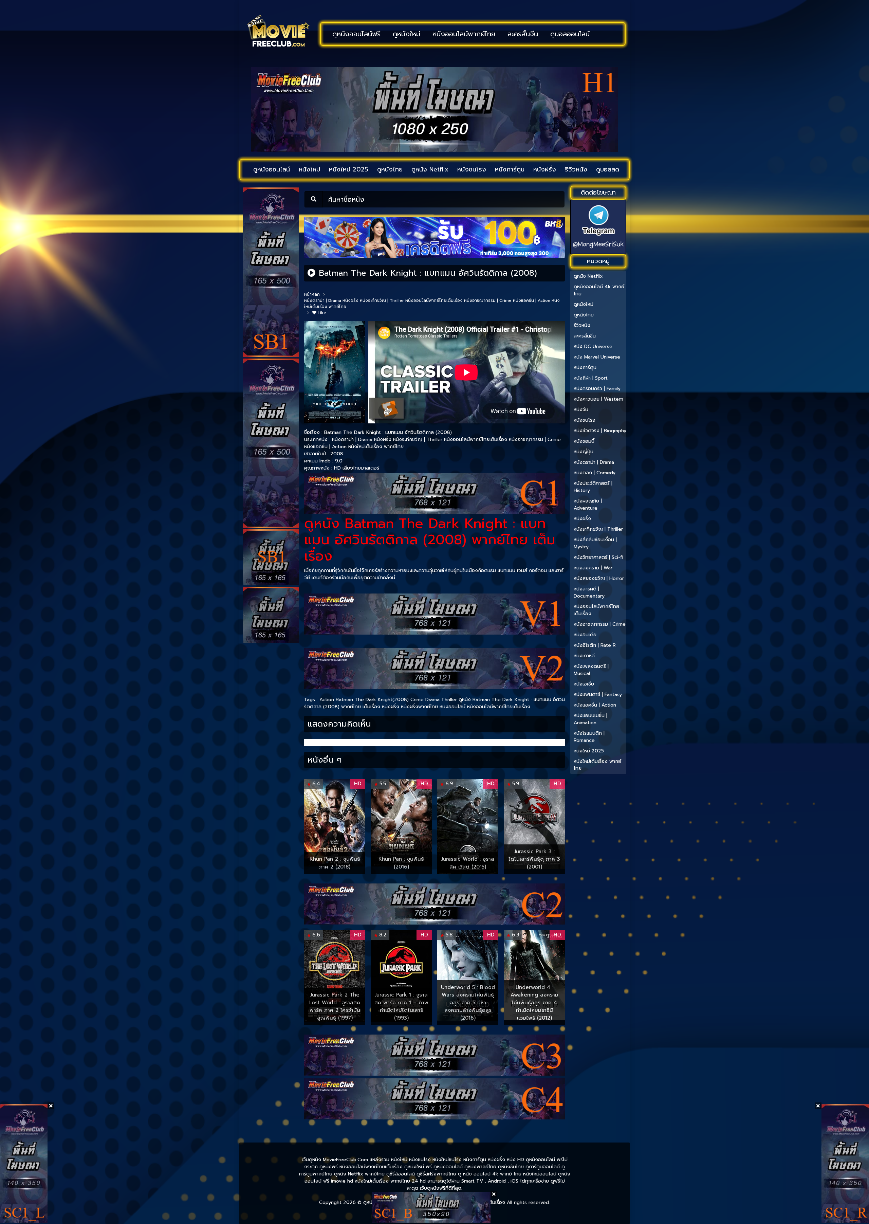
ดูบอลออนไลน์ (570, 34)
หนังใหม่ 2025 (348, 169)
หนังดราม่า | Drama (322, 300)
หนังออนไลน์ (452, 706)
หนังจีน (581, 409)
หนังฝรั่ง (544, 169)
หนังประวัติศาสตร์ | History (593, 487)
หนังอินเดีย (585, 634)
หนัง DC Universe (593, 346)
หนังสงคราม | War (593, 567)
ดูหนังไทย (390, 169)
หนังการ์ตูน (509, 169)
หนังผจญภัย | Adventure (588, 504)
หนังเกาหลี (584, 655)
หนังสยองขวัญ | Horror (599, 578)
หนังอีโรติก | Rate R (595, 645)
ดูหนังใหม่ (406, 34)
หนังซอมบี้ (584, 441)
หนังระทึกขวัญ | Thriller (382, 300)
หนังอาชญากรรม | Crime (488, 300)
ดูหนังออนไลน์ (271, 169)
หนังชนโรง (471, 169)
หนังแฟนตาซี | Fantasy (598, 694)
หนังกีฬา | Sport (591, 378)
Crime (417, 699)
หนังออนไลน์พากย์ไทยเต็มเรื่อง (434, 300)
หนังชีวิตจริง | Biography (600, 430)
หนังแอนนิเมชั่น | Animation (590, 719)
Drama (432, 699)
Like (321, 313)
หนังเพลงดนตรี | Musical (591, 670)
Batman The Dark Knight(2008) (372, 699)
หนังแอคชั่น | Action (531, 300)
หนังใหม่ (309, 169)
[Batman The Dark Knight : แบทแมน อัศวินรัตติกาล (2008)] (312, 273)
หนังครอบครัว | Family (597, 388)
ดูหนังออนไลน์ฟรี (356, 34)
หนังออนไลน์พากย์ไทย (463, 34)
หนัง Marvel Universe (597, 357)
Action (326, 699)
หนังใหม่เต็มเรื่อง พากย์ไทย (376, 446)
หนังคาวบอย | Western (598, 399)
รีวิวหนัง (576, 169)
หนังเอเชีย (584, 684)
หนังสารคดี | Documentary (589, 592)
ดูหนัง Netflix (429, 169)
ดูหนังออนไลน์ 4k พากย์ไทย (599, 290)
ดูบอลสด (607, 169)
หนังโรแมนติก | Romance (589, 737)
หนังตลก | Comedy (594, 472)
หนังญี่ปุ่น (583, 451)
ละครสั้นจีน (522, 34)
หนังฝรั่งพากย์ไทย (419, 706)
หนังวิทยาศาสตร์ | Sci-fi (598, 557)
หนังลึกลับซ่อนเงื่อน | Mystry (595, 543)
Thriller (449, 699)
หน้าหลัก (312, 294)
